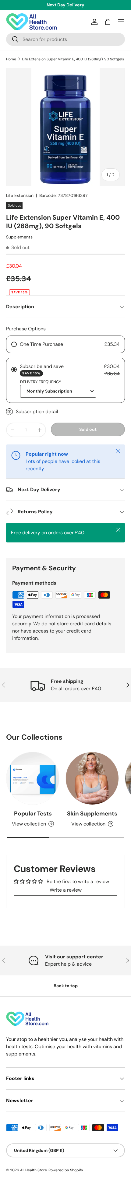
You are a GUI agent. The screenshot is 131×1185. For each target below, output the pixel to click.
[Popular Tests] (32, 778)
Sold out (88, 429)
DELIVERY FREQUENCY (40, 381)
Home (11, 59)
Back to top (66, 985)
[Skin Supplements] (92, 778)
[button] (108, 22)
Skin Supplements (92, 813)
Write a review (66, 890)
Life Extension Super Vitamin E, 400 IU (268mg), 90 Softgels (73, 59)
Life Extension (20, 195)
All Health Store (33, 1170)
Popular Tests (33, 813)
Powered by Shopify (65, 1170)
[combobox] (65, 39)
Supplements (19, 237)
